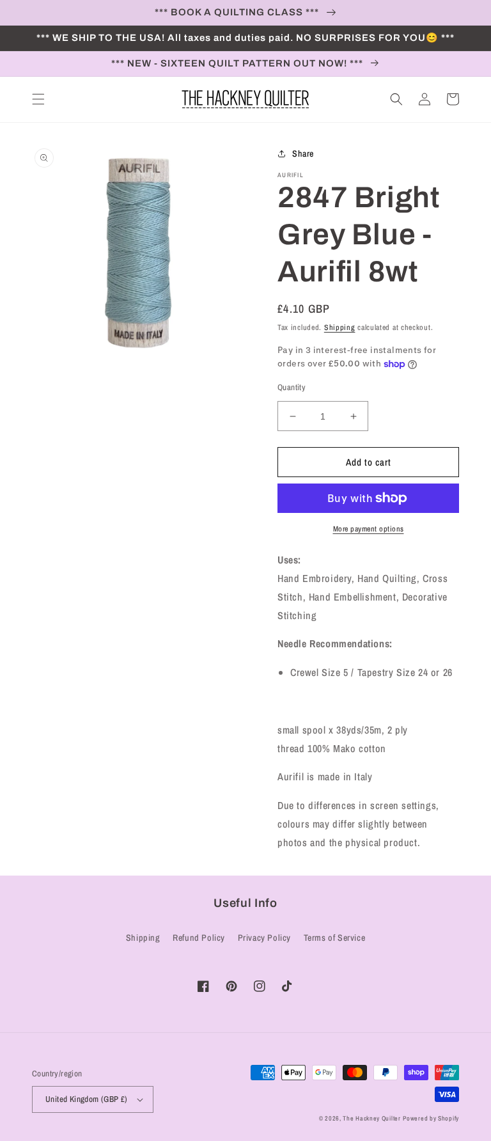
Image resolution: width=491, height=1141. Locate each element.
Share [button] (303, 153)
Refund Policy (199, 937)
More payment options (368, 529)
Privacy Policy (264, 937)
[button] (38, 99)
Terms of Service (335, 937)
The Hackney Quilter (371, 1118)
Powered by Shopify (431, 1118)
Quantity (291, 387)
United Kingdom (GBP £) (86, 1099)
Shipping (339, 327)
